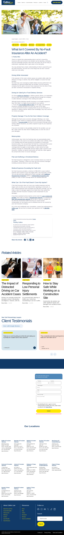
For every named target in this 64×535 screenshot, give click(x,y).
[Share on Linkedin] (30, 240)
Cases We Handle (29, 2)
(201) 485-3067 (45, 471)
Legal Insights (15, 39)
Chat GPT (16, 44)
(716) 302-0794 (33, 494)
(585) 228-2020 (7, 471)
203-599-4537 (32, 471)
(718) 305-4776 (20, 447)
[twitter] (48, 509)
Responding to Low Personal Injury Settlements (31, 289)
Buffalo (23, 231)
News (23, 508)
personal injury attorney (36, 197)
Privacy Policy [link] (47, 532)
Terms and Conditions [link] (57, 532)
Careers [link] (5, 516)
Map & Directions (5, 451)
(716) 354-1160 (58, 446)
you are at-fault (23, 122)
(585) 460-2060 (58, 470)
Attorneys (5, 514)
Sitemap (24, 516)
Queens (24, 233)
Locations (40, 2)
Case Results (6, 518)
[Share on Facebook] (25, 240)
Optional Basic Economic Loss (40, 175)
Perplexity (24, 44)
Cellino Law (15, 208)
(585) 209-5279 (8, 470)
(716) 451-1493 (8, 446)
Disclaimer (24, 514)
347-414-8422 (7, 494)
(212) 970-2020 (19, 449)
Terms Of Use (49, 407)
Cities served (6, 512)
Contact (44, 2)
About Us (23, 2)
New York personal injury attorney (21, 199)
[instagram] (42, 509)
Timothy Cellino (16, 56)
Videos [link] (23, 512)
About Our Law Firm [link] (7, 508)
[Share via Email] (33, 240)
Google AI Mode (41, 44)
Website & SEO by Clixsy (6, 533)
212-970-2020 (31, 472)
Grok (50, 44)
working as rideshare (23, 95)
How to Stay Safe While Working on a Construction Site (51, 290)
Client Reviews (6, 520)
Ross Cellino (4, 303)
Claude (32, 44)
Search (41, 524)
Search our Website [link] (26, 518)
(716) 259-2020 (7, 449)
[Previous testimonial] (51, 354)
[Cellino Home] (8, 2)
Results (19, 2)
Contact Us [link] (40, 532)
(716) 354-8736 (20, 470)
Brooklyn (15, 233)
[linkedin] (55, 509)
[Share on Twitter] (28, 240)
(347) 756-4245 (45, 447)
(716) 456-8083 (20, 493)
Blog (23, 510)
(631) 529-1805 (33, 447)
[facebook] (38, 509)
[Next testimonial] (54, 354)
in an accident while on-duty (26, 104)
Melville (27, 231)
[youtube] (45, 509)
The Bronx (19, 233)
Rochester (31, 231)
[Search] (47, 2)
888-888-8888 (57, 2)
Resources (35, 2)
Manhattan (19, 231)
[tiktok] (51, 509)
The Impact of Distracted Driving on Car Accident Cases (11, 289)
